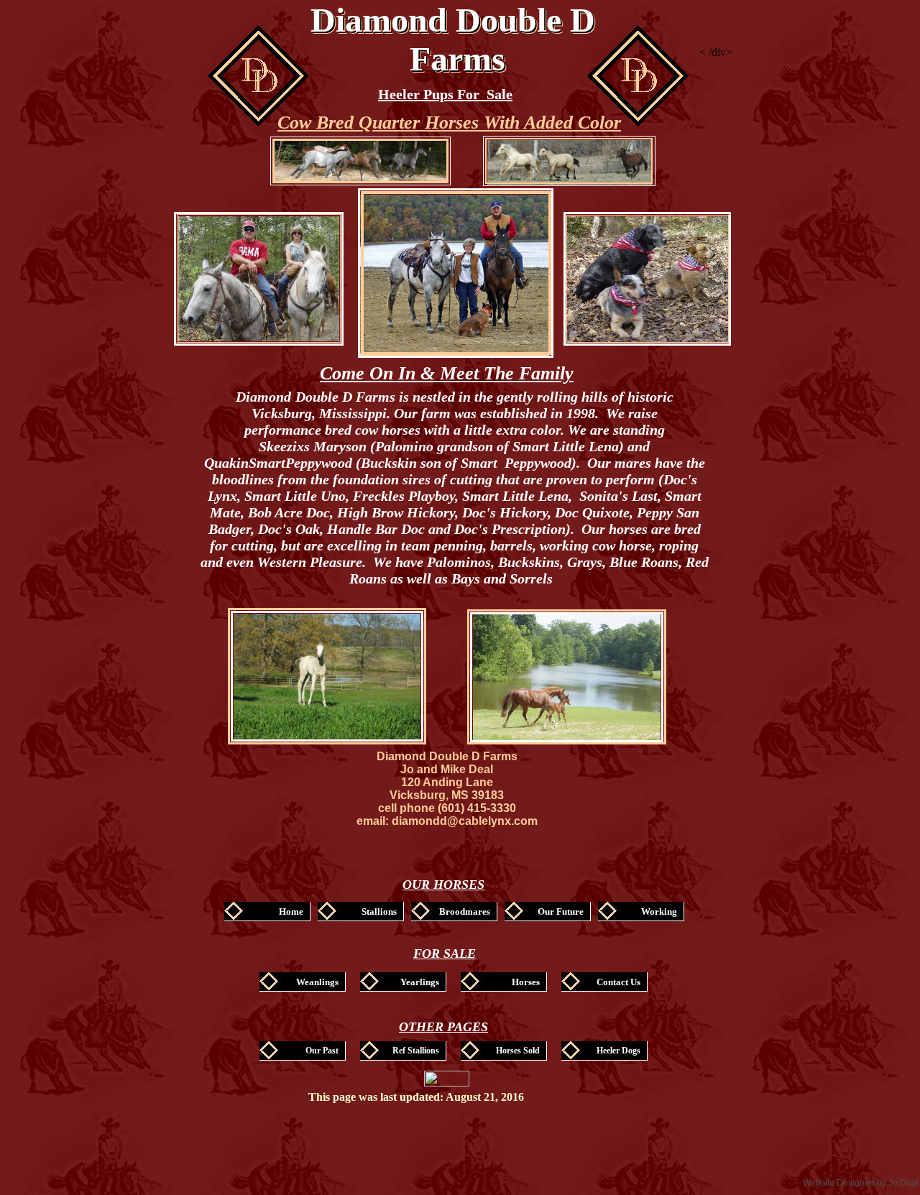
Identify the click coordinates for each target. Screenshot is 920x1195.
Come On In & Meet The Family (447, 373)
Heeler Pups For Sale (445, 94)
